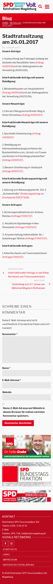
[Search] (40, 6)
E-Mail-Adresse (11, 380)
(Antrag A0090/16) (12, 92)
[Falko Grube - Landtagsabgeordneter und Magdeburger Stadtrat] (26, 446)
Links (6, 554)
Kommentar (9, 334)
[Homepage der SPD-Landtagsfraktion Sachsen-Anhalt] (26, 496)
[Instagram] (11, 543)
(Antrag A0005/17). (13, 160)
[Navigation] (47, 6)
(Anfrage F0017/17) (21, 216)
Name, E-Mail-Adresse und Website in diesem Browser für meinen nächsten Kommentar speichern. (24, 412)
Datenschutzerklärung (18, 565)
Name (6, 368)
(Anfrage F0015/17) (13, 257)
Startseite (10, 549)
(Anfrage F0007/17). (36, 238)
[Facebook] (5, 543)
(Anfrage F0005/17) (26, 227)
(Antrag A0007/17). (13, 171)
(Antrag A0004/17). (32, 115)
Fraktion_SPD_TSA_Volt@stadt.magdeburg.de (24, 533)
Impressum (10, 559)
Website (6, 392)
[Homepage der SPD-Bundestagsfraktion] (26, 474)
